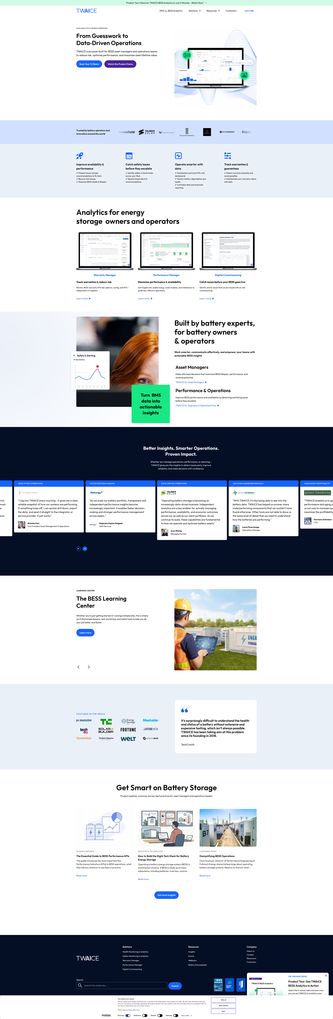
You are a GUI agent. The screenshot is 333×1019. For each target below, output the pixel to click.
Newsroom (251, 958)
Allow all (223, 1000)
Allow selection (223, 1005)
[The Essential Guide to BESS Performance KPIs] (104, 828)
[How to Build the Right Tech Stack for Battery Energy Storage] (166, 828)
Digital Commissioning (132, 969)
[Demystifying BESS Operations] (228, 828)
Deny (223, 1011)
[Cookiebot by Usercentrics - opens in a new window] (106, 1015)
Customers (231, 10)
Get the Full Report (89, 646)
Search (79, 979)
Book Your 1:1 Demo (89, 64)
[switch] (144, 1015)
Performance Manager (132, 965)
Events (191, 956)
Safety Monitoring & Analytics (135, 956)
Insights (191, 951)
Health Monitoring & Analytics (135, 951)
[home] (86, 11)
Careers (250, 954)
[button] (194, 11)
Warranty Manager (131, 960)
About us (250, 951)
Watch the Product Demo (120, 64)
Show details (185, 1015)
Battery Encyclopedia (197, 965)
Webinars (192, 960)
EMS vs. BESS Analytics (171, 10)
